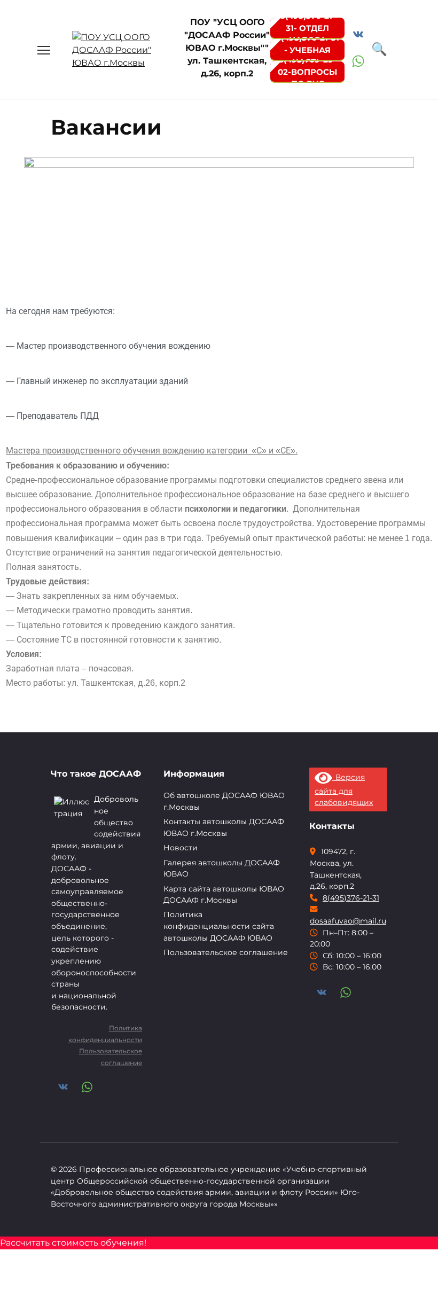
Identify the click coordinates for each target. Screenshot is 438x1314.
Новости (180, 847)
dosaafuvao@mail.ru (348, 921)
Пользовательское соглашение (225, 952)
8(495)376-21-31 (351, 898)
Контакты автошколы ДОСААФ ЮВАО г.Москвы (223, 827)
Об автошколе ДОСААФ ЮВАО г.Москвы (224, 801)
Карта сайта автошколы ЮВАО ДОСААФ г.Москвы (223, 894)
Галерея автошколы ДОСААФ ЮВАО (221, 868)
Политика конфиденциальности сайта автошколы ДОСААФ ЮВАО (218, 926)
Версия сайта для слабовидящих (344, 789)
